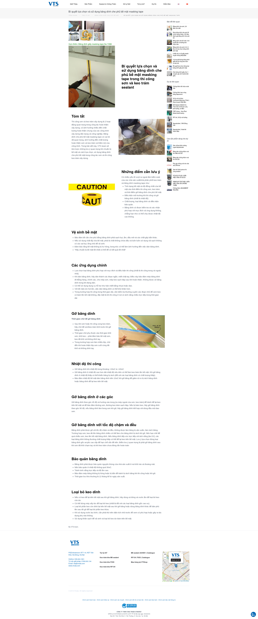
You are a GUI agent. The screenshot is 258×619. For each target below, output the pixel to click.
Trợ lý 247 (141, 4)
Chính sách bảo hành (151, 600)
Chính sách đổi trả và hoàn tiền (134, 600)
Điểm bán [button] (167, 4)
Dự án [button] (154, 4)
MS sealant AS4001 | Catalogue (143, 553)
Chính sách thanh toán (89, 600)
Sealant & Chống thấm (107, 4)
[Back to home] (53, 4)
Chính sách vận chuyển (117, 600)
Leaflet (176, 581)
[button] (176, 566)
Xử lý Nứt (126, 4)
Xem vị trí (176, 560)
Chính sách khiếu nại (103, 600)
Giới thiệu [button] (74, 4)
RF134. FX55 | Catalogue (140, 557)
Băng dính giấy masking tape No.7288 (95, 44)
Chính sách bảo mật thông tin (167, 600)
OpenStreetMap (184, 581)
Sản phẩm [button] (88, 4)
